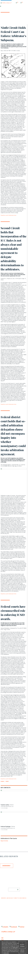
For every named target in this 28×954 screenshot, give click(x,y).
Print (7, 781)
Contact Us (6, 916)
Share (2, 781)
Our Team (5, 905)
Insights (5, 910)
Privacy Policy (5, 920)
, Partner (7, 805)
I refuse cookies (22, 951)
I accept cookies (22, 944)
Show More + (6, 865)
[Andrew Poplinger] (14, 812)
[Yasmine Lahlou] (14, 790)
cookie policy (15, 947)
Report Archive (4, 841)
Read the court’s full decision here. (8, 215)
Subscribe (13, 889)
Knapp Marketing (14, 924)
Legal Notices (15, 920)
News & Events (7, 913)
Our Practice (7, 908)
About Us (5, 902)
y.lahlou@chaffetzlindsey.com (7, 806)
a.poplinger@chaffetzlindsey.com (8, 828)
